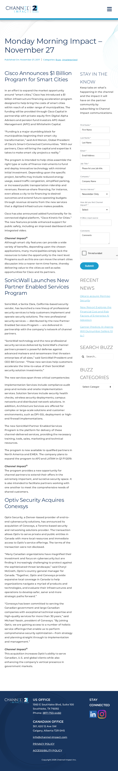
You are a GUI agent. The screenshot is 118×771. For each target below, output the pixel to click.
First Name (85, 125)
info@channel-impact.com (50, 737)
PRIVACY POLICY (43, 743)
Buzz (58, 59)
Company (85, 177)
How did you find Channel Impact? (91, 203)
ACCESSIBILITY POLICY (47, 750)
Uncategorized (69, 59)
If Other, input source (89, 218)
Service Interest (87, 189)
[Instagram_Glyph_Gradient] (102, 711)
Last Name (85, 138)
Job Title (84, 164)
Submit (89, 265)
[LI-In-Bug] (93, 711)
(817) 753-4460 (52, 713)
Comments (85, 231)
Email (83, 151)
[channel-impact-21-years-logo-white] (17, 699)
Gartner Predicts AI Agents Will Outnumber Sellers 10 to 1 (96, 331)
